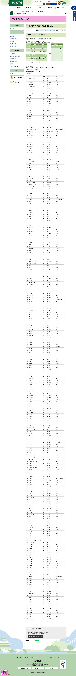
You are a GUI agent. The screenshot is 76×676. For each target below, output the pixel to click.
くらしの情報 (17, 7)
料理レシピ (17, 70)
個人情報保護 (25, 657)
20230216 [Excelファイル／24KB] (33, 71)
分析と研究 (12, 41)
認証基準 (12, 59)
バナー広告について (43, 657)
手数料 (11, 64)
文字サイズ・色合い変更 (53, 1)
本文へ (37, 1)
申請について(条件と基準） (15, 56)
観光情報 (39, 7)
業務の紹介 (17, 25)
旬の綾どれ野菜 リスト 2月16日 (20, 13)
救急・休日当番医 (54, 3)
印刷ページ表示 (39, 30)
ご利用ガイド (51, 657)
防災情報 (47, 3)
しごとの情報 (28, 7)
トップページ (16, 11)
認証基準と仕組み (13, 38)
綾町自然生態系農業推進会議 (25, 11)
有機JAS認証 (16, 50)
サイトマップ (58, 657)
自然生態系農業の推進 (14, 44)
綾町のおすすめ (61, 7)
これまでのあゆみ (13, 43)
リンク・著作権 (18, 657)
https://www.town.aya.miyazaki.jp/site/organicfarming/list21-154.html (38, 63)
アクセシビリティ (33, 657)
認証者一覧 (12, 63)
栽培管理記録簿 (13, 46)
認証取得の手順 (13, 58)
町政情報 (50, 7)
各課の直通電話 (46, 664)
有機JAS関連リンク (14, 66)
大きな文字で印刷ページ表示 (50, 30)
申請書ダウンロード (14, 61)
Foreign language (44, 1)
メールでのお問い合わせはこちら (35, 636)
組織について (12, 36)
